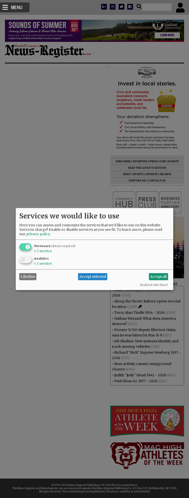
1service (43, 251)
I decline (28, 276)
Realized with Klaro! (154, 284)
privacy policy (38, 234)
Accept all (158, 276)
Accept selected (92, 276)
